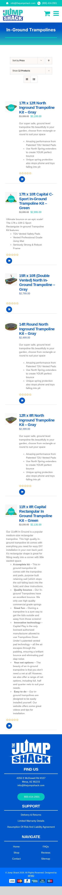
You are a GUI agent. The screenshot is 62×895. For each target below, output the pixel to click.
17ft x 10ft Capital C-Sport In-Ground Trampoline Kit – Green (36, 201)
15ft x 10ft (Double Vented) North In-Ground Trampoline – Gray (37, 283)
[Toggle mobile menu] (56, 13)
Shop (16, 852)
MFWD (31, 876)
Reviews (45, 852)
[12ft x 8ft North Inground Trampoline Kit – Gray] (11, 423)
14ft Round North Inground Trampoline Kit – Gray (37, 329)
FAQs (46, 846)
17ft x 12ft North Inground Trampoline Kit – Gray (37, 107)
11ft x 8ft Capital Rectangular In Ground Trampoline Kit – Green (35, 514)
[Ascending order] (48, 60)
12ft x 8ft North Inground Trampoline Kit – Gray (37, 420)
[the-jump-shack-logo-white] (31, 740)
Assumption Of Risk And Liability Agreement (31, 826)
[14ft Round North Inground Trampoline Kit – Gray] (11, 332)
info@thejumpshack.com (31, 785)
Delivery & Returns (31, 814)
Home (16, 846)
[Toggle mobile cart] (47, 13)
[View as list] (33, 79)
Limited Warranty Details (31, 820)
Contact (16, 858)
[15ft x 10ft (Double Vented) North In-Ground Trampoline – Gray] (11, 283)
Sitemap (45, 858)
